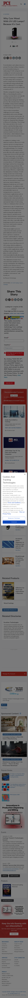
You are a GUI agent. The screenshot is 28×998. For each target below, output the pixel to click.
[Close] (25, 474)
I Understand (14, 522)
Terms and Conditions (14, 503)
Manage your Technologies (14, 518)
